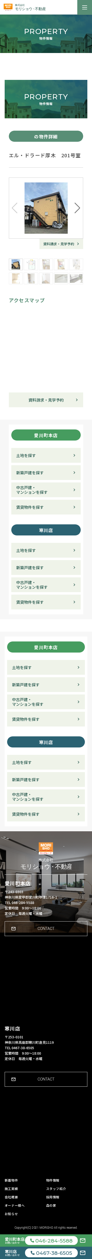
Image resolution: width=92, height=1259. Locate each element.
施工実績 (11, 1188)
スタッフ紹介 (56, 1188)
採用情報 (53, 1197)
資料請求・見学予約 (58, 243)
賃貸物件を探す (30, 507)
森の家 (51, 1205)
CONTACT (46, 928)
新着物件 (11, 1180)
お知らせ (11, 1213)
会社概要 (11, 1197)
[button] (77, 208)
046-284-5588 (54, 1241)
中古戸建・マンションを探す (32, 489)
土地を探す (26, 455)
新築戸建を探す (30, 473)
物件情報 (53, 1180)
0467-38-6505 (54, 1253)
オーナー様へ (15, 1205)
